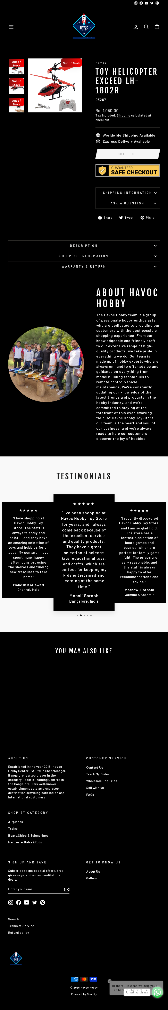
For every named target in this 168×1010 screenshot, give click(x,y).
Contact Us (94, 767)
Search (13, 919)
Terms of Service (21, 926)
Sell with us (95, 787)
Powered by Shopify (84, 994)
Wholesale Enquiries (101, 781)
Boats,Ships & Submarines (28, 835)
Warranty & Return (84, 266)
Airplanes (15, 822)
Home (99, 62)
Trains (13, 828)
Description (84, 245)
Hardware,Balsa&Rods (25, 842)
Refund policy (18, 932)
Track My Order (97, 774)
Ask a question (127, 203)
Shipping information (127, 192)
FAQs (90, 794)
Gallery (91, 878)
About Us (93, 871)
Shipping (123, 115)
